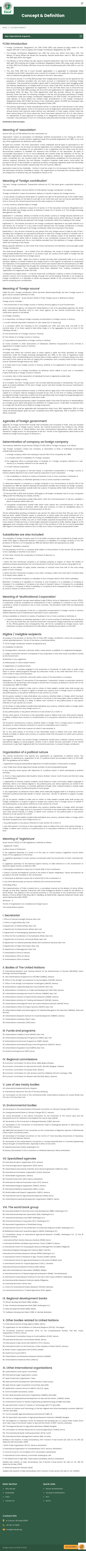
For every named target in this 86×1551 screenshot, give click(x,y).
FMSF (19, 1548)
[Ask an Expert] (81, 1546)
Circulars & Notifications (55, 1493)
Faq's (7, 1497)
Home (5, 27)
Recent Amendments (54, 1489)
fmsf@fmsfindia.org (14, 1529)
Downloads (9, 1493)
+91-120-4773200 (12, 1525)
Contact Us (9, 1501)
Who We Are (10, 1489)
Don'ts (48, 1501)
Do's (47, 1497)
